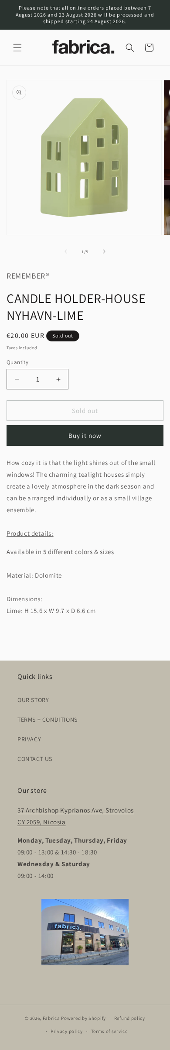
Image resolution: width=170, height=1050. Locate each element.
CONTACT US (34, 759)
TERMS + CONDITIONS (47, 719)
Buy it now (85, 435)
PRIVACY (29, 739)
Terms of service (109, 1031)
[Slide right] (104, 251)
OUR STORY (33, 700)
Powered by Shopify (83, 1018)
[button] (17, 47)
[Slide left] (65, 251)
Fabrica (51, 1018)
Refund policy (129, 1018)
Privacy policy (67, 1031)
